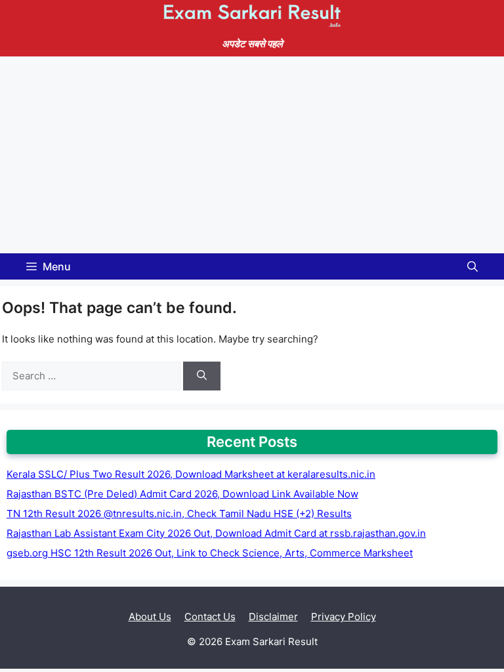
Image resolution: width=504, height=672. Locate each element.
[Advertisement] (252, 155)
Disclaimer (273, 616)
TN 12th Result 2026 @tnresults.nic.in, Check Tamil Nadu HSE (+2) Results (179, 513)
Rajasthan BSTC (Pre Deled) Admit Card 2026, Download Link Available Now (182, 494)
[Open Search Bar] (472, 266)
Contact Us (210, 616)
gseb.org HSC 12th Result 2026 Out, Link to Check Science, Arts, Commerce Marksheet (210, 553)
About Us (150, 616)
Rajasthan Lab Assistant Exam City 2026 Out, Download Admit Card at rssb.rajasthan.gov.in (216, 533)
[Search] (201, 376)
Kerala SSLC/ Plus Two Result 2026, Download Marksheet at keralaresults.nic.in (191, 474)
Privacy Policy (343, 616)
